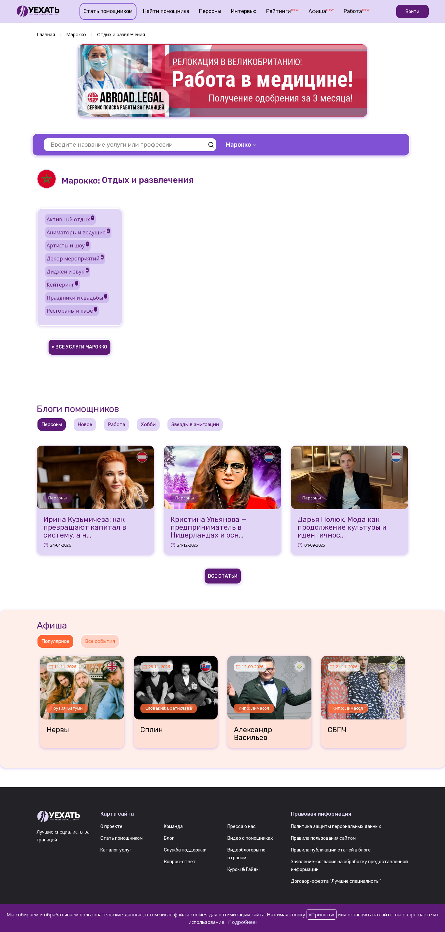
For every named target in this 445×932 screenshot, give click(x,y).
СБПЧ (337, 730)
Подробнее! (242, 922)
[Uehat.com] (64, 816)
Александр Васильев (253, 734)
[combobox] (241, 144)
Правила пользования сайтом (323, 838)
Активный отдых (70, 219)
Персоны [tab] (51, 424)
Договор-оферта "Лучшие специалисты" (336, 881)
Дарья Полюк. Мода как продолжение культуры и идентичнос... (342, 528)
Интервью (243, 11)
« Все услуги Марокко (79, 347)
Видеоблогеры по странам (246, 854)
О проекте (111, 826)
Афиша (321, 10)
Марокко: (81, 181)
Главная (46, 34)
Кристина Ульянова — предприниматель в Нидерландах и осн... (208, 528)
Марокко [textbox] (238, 144)
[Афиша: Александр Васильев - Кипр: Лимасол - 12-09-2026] (269, 685)
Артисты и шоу (67, 245)
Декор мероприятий (75, 258)
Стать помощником (108, 11)
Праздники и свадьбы (77, 297)
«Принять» (322, 914)
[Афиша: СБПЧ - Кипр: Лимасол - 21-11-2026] (363, 685)
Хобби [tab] (148, 424)
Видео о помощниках (250, 838)
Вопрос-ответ (180, 862)
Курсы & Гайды (243, 869)
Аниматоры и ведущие (78, 232)
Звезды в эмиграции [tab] (195, 424)
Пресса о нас (241, 826)
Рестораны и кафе (71, 310)
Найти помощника (166, 11)
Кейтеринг (62, 284)
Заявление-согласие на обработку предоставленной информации (349, 865)
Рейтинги (282, 10)
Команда (173, 826)
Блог (169, 838)
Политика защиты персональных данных (336, 826)
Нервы (58, 730)
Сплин (151, 730)
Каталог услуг (116, 850)
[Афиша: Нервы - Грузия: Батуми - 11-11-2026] (82, 685)
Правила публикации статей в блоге (331, 850)
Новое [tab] (85, 424)
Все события (100, 641)
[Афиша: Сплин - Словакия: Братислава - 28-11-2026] (176, 685)
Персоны (210, 11)
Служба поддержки (185, 850)
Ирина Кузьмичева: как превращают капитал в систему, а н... (84, 528)
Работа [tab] (116, 424)
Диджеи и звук (67, 271)
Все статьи (222, 576)
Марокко (76, 34)
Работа (357, 10)
